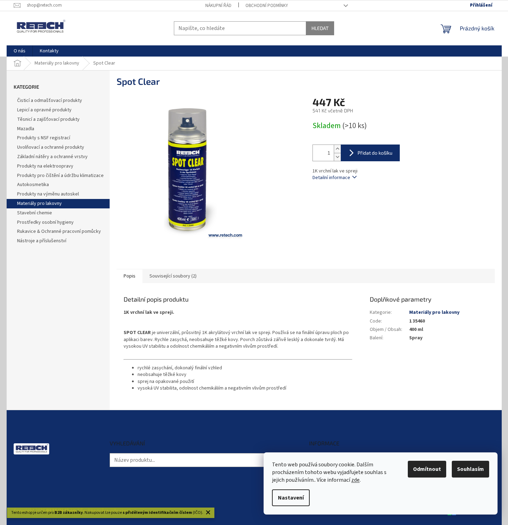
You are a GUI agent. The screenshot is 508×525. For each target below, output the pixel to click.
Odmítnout (427, 469)
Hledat (320, 28)
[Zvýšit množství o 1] (337, 149)
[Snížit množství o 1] (337, 157)
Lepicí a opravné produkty (44, 109)
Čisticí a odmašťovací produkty (49, 100)
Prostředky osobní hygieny (45, 222)
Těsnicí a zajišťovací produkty (48, 119)
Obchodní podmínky (266, 5)
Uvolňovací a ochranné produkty (50, 147)
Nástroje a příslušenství (41, 240)
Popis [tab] (129, 276)
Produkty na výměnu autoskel (48, 194)
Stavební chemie (34, 212)
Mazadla (25, 128)
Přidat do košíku (375, 153)
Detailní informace (331, 177)
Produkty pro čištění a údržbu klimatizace (60, 175)
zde (355, 480)
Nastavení (291, 498)
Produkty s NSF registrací (43, 137)
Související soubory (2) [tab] (173, 276)
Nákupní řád (218, 5)
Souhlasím (470, 469)
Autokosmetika (33, 184)
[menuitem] (19, 51)
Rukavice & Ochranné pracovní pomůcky (59, 231)
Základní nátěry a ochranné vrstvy (52, 156)
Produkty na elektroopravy (45, 166)
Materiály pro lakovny (39, 203)
